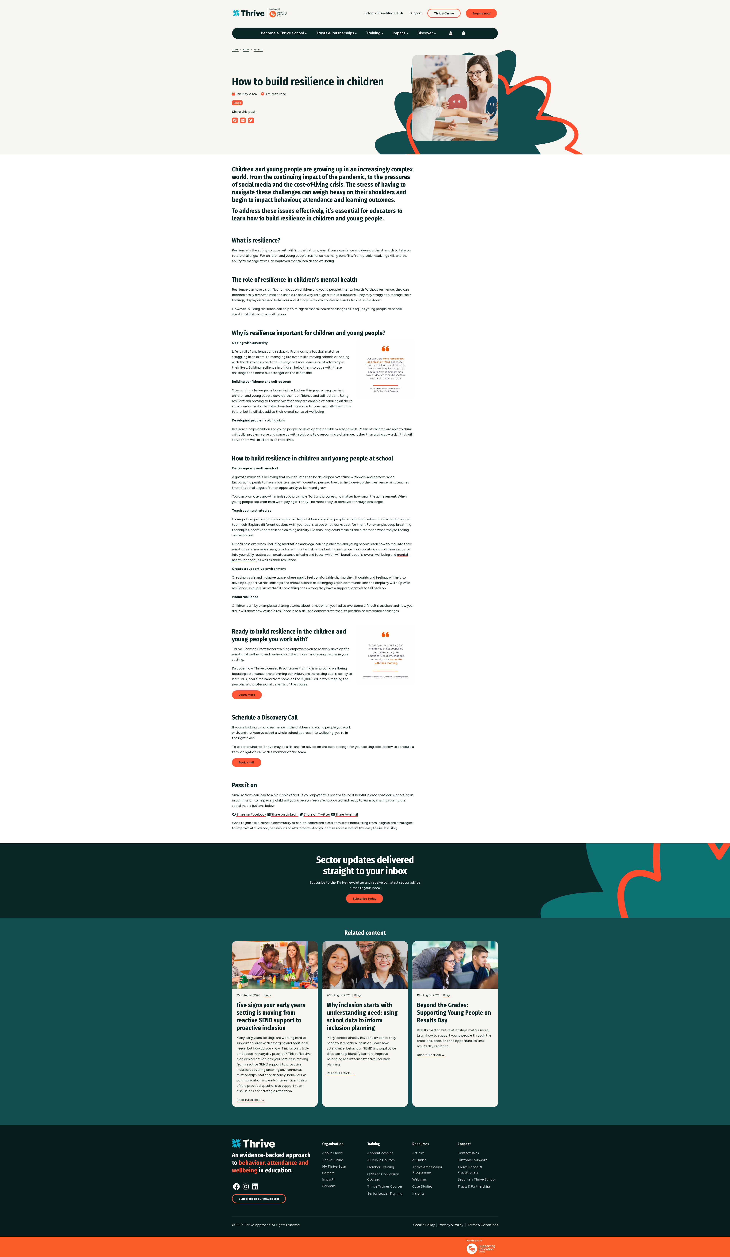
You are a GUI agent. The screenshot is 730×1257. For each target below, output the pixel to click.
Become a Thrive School (283, 33)
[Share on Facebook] (235, 120)
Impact (399, 33)
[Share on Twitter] (251, 120)
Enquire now (481, 13)
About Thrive (332, 1153)
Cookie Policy (424, 1225)
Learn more (247, 694)
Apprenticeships (380, 1153)
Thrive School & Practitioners (470, 1169)
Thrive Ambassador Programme (427, 1169)
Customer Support (472, 1160)
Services (329, 1186)
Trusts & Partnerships (335, 33)
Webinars (419, 1179)
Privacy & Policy (451, 1225)
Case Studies (422, 1186)
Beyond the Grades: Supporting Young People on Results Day (454, 1012)
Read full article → (250, 1100)
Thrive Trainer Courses (385, 1186)
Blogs (237, 103)
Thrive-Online (444, 13)
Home (235, 49)
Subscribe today (364, 898)
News (246, 49)
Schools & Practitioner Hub (383, 13)
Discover (425, 33)
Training (373, 33)
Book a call (247, 762)
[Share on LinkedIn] (243, 120)
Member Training (380, 1167)
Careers (328, 1173)
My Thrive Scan (334, 1166)
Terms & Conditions (482, 1225)
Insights (418, 1193)
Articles (418, 1153)
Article (258, 49)
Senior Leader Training (384, 1193)
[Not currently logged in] (451, 33)
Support (416, 13)
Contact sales (468, 1153)
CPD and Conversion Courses (383, 1176)
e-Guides (419, 1160)
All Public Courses (381, 1160)
